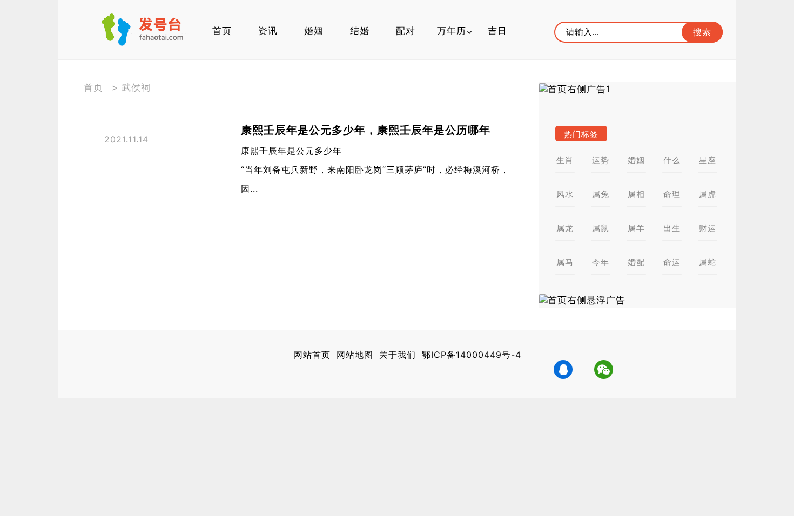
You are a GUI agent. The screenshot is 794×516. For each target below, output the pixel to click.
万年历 (451, 30)
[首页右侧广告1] (637, 89)
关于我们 (397, 354)
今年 (600, 262)
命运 (672, 262)
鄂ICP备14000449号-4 (471, 354)
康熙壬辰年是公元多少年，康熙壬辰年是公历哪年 (365, 130)
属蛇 (707, 262)
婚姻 (314, 30)
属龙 (565, 228)
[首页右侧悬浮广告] (637, 300)
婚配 (636, 262)
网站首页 (312, 354)
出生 (672, 228)
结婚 (359, 30)
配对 (405, 30)
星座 (707, 160)
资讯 (268, 30)
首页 (222, 30)
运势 (600, 160)
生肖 (565, 160)
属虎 (707, 194)
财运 (707, 228)
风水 (565, 194)
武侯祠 (136, 87)
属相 (636, 194)
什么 (672, 160)
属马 (565, 262)
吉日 (497, 30)
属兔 (600, 194)
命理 (672, 194)
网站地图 (355, 354)
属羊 (636, 228)
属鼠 (600, 228)
